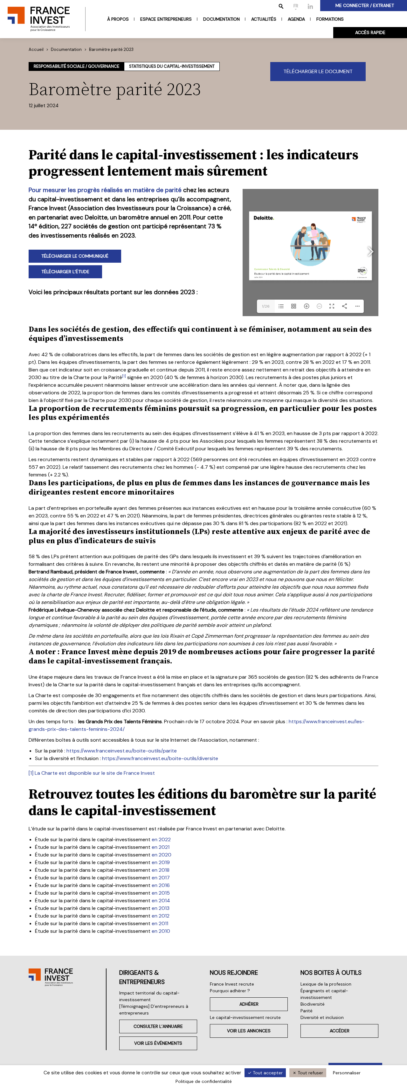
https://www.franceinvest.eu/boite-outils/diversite (160, 758)
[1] (31, 773)
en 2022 (161, 839)
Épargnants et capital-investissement (324, 994)
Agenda (296, 19)
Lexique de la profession (325, 984)
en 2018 (160, 870)
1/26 (266, 306)
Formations (330, 19)
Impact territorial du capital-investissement (149, 996)
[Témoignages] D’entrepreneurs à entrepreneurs (153, 1009)
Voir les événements (158, 1043)
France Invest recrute (232, 984)
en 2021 (160, 847)
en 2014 (161, 900)
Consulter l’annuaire (158, 1026)
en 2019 (161, 862)
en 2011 (160, 923)
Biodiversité (312, 1004)
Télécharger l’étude (65, 271)
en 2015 (161, 893)
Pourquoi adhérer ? (230, 991)
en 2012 (160, 915)
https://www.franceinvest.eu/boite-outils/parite (121, 750)
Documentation (221, 19)
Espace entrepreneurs (166, 19)
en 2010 (161, 931)
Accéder (339, 1031)
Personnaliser (347, 1073)
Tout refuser (309, 1073)
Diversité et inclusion (322, 1017)
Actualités (263, 19)
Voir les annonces (249, 1031)
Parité (306, 1011)
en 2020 (161, 854)
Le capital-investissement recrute (245, 1017)
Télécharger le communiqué (74, 256)
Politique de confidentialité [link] (204, 1081)
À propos (118, 19)
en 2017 (161, 877)
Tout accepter (267, 1073)
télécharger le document (318, 71)
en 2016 (161, 885)
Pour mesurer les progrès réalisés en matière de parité (105, 190)
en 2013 (160, 908)
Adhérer (249, 1004)
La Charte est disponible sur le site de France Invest (95, 773)
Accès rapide (370, 32)
